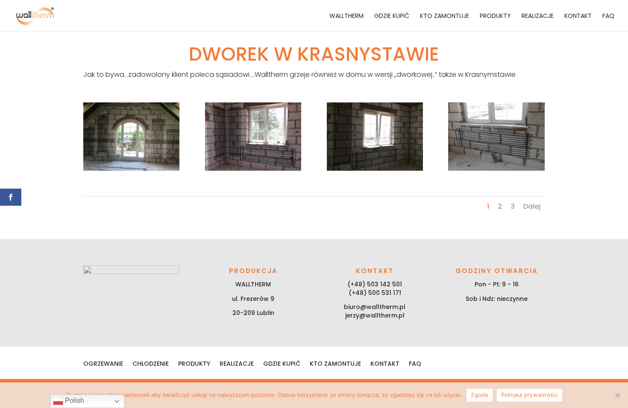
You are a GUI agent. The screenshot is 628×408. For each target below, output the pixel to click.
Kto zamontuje (444, 16)
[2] (253, 168)
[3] (375, 168)
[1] (131, 168)
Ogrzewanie (103, 364)
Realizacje (538, 16)
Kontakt (578, 16)
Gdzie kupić (391, 16)
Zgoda (479, 394)
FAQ (608, 16)
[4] (496, 168)
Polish (73, 400)
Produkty (495, 16)
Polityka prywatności (529, 394)
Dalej (531, 206)
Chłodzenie (150, 364)
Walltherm (346, 16)
